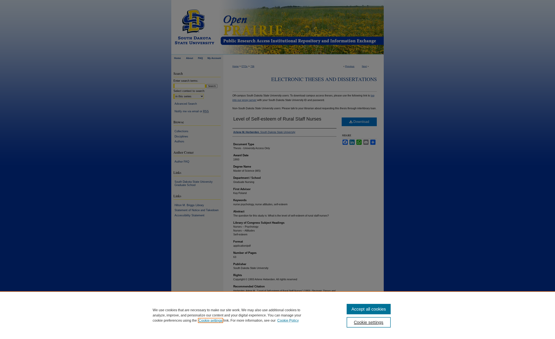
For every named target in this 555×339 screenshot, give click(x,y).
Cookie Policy (288, 320)
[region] (277, 315)
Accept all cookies (368, 309)
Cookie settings (210, 320)
